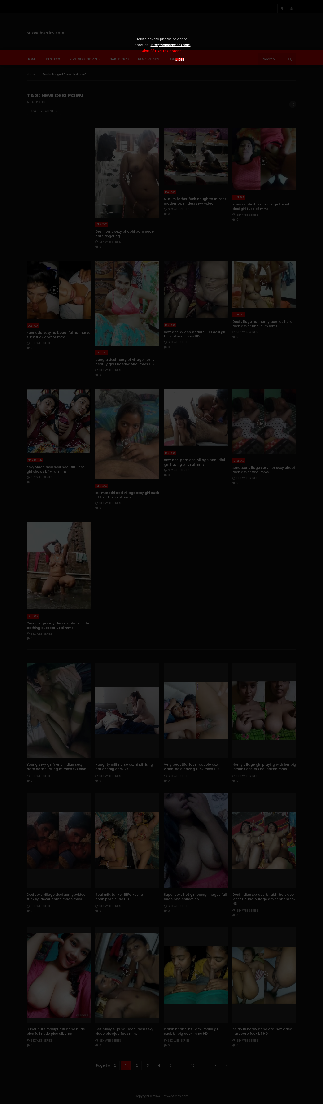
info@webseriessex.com (171, 45)
